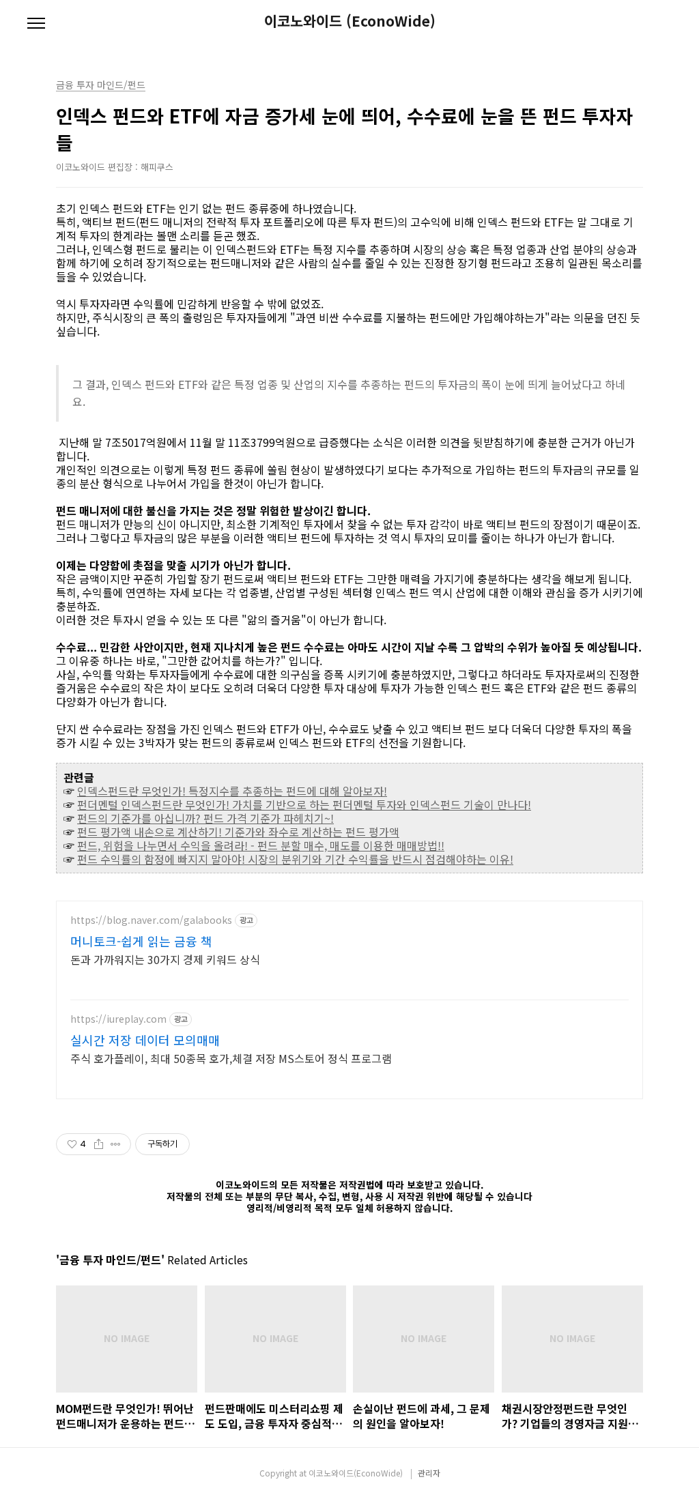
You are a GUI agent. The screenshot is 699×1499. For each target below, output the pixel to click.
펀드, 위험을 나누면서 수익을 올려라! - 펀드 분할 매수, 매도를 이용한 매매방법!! (260, 845)
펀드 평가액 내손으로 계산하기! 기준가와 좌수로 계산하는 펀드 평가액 (238, 832)
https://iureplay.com (118, 1019)
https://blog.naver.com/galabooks (151, 920)
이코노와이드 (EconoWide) (350, 21)
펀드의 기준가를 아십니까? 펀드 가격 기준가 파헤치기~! (205, 818)
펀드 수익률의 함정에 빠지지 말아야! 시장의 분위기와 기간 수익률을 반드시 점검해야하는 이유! (295, 859)
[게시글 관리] (115, 1144)
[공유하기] (98, 1144)
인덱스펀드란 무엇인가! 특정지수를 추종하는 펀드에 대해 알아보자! (232, 791)
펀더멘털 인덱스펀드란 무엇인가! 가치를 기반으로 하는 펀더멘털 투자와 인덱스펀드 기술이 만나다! (304, 804)
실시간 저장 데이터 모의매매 (145, 1040)
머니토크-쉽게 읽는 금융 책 (141, 941)
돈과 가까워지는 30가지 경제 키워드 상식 (165, 959)
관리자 (429, 1473)
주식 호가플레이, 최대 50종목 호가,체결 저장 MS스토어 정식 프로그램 (231, 1058)
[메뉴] (36, 24)
